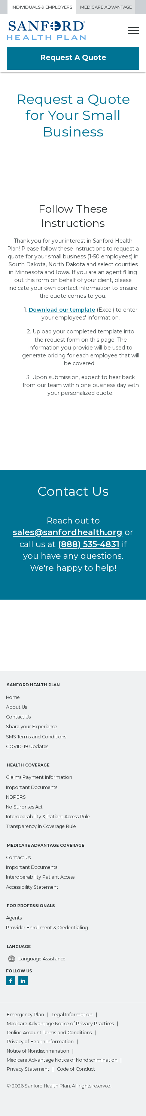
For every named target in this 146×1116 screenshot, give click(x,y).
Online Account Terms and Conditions (49, 1032)
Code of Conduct (76, 1069)
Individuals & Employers (42, 7)
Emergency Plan (25, 1014)
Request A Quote (73, 57)
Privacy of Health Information (40, 1042)
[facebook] (10, 980)
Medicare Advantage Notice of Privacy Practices (60, 1024)
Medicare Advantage (106, 7)
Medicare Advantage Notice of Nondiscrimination (62, 1060)
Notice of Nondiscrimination (38, 1051)
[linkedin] (23, 980)
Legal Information (72, 1014)
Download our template (62, 309)
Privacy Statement (28, 1069)
